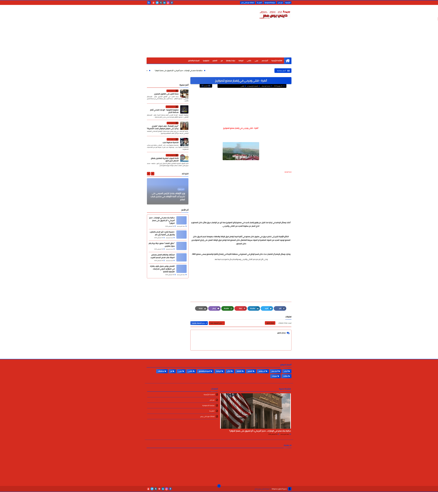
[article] (167, 191)
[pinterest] (159, 488)
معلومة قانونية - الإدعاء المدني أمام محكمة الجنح (164, 111)
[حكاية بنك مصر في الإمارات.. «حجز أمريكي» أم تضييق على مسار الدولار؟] (181, 220)
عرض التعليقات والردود (198, 323)
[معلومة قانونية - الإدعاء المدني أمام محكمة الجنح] (184, 109)
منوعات (274, 376)
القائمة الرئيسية (276, 60)
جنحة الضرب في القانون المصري (166, 93)
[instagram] (168, 2)
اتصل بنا (259, 2)
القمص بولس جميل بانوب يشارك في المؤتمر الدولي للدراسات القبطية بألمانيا (162, 268)
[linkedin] (164, 2)
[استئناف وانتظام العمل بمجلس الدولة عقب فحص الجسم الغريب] (181, 257)
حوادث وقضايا (230, 60)
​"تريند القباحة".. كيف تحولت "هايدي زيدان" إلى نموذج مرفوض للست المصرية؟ (163, 127)
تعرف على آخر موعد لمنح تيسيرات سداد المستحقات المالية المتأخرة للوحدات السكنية (168, 196)
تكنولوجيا (206, 60)
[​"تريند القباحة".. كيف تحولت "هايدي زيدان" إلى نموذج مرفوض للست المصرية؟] (184, 126)
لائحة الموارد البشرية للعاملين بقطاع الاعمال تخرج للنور (165, 159)
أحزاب (286, 371)
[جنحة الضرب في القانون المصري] (184, 93)
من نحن (280, 2)
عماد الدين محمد (284, 434)
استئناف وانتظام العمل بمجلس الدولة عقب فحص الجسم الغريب (162, 256)
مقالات (285, 376)
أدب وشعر (262, 371)
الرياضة (241, 60)
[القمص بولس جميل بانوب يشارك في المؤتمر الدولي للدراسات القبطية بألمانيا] (181, 269)
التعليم (215, 60)
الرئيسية (287, 2)
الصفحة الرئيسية (253, 86)
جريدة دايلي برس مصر (262, 489)
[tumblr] (160, 2)
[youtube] (153, 2)
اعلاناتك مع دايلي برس (247, 2)
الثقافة (239, 371)
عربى (256, 60)
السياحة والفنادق (193, 60)
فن (222, 60)
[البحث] (149, 2)
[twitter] (157, 2)
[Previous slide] (152, 173)
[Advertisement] (219, 40)
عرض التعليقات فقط (216, 323)
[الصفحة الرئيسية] (287, 60)
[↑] (219, 486)
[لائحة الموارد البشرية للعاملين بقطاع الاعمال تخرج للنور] (184, 158)
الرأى (229, 371)
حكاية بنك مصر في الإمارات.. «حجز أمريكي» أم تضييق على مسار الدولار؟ (207, 70)
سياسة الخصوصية (270, 2)
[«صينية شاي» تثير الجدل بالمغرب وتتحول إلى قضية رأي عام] (181, 234)
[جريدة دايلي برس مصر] (274, 14)
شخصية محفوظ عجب (171, 142)
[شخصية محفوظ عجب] (184, 142)
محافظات (161, 371)
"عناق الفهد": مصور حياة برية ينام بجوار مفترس (162, 244)
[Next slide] (148, 173)
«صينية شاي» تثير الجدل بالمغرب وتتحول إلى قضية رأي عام (156, 70)
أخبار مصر (265, 60)
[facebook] (171, 2)
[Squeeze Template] (289, 489)
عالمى (249, 60)
